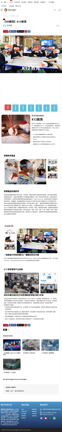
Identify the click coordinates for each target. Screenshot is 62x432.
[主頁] (1, 2)
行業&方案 (17, 2)
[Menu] (2, 10)
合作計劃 (3, 6)
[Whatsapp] (54, 418)
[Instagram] (50, 418)
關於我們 (36, 2)
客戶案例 (23, 2)
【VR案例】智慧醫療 (47, 353)
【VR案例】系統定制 (28, 353)
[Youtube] (45, 418)
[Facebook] (41, 418)
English (19, 6)
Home (4, 16)
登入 (14, 391)
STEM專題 (51, 2)
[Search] (55, 10)
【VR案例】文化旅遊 (9, 372)
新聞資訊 (30, 2)
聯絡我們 (42, 2)
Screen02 (9, 25)
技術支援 (11, 6)
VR (7, 16)
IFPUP (11, 1)
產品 (5, 2)
